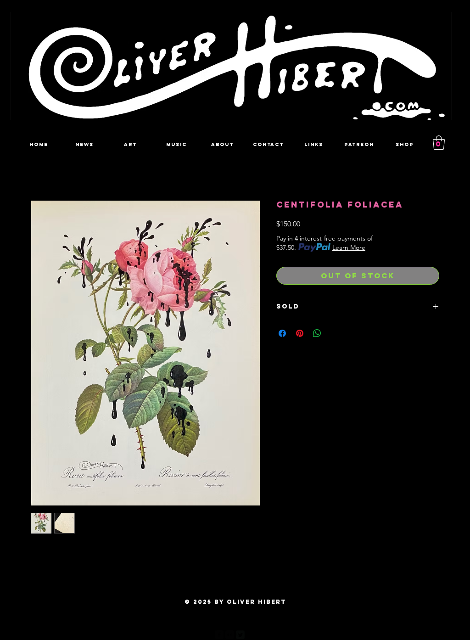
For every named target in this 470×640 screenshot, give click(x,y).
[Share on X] (334, 333)
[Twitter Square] (240, 634)
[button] (439, 142)
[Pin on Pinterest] (299, 333)
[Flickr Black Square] (229, 634)
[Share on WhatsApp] (317, 333)
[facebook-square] (219, 634)
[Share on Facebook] (282, 333)
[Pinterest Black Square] (250, 634)
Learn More (348, 247)
